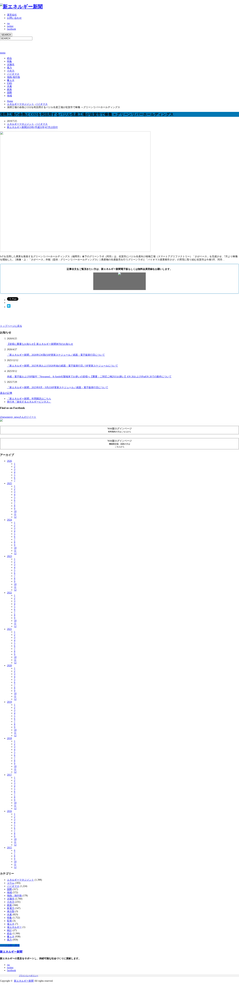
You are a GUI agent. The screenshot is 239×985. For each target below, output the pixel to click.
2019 (9, 702)
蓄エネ (10, 80)
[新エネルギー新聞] (21, 6)
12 (15, 517)
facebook (11, 29)
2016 (9, 811)
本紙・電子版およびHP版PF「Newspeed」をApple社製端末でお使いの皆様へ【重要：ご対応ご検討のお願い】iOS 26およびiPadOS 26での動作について (89, 376)
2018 (9, 738)
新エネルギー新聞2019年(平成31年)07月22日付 (32, 127)
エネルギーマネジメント (20, 104)
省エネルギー (14, 927)
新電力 (10, 908)
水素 (9, 86)
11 (15, 514)
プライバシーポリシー (28, 975)
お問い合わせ (14, 18)
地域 (9, 95)
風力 (9, 67)
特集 (9, 61)
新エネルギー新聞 (11, 951)
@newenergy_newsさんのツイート (18, 417)
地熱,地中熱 (13, 77)
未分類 (10, 911)
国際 (9, 92)
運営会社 (12, 14)
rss (8, 23)
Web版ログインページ (119, 430)
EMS (9, 83)
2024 (9, 520)
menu (2, 52)
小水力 (10, 71)
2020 (9, 665)
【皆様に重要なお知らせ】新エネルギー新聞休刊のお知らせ (40, 344)
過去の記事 (6, 393)
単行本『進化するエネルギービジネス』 (29, 401)
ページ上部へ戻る (10, 945)
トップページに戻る (11, 326)
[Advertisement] (41, 45)
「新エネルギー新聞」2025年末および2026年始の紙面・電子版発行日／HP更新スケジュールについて (62, 365)
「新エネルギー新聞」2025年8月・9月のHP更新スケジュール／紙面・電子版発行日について (57, 387)
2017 (9, 774)
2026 (9, 461)
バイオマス (13, 74)
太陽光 (10, 64)
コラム (10, 883)
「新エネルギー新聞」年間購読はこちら (29, 398)
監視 (9, 921)
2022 (9, 592)
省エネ (10, 924)
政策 (9, 89)
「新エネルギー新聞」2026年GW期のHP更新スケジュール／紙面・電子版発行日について (56, 355)
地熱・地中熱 (14, 895)
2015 (9, 847)
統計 (9, 930)
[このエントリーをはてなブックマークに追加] (8, 307)
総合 (9, 58)
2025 (9, 483)
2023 (9, 556)
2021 (9, 629)
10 (15, 511)
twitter (10, 26)
